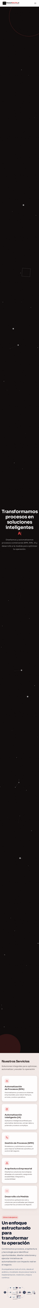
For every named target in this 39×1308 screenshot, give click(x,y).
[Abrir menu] (35, 3)
